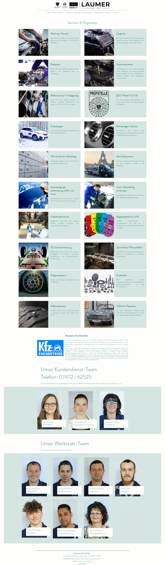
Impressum (82, 564)
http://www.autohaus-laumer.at (90, 559)
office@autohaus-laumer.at (71, 559)
